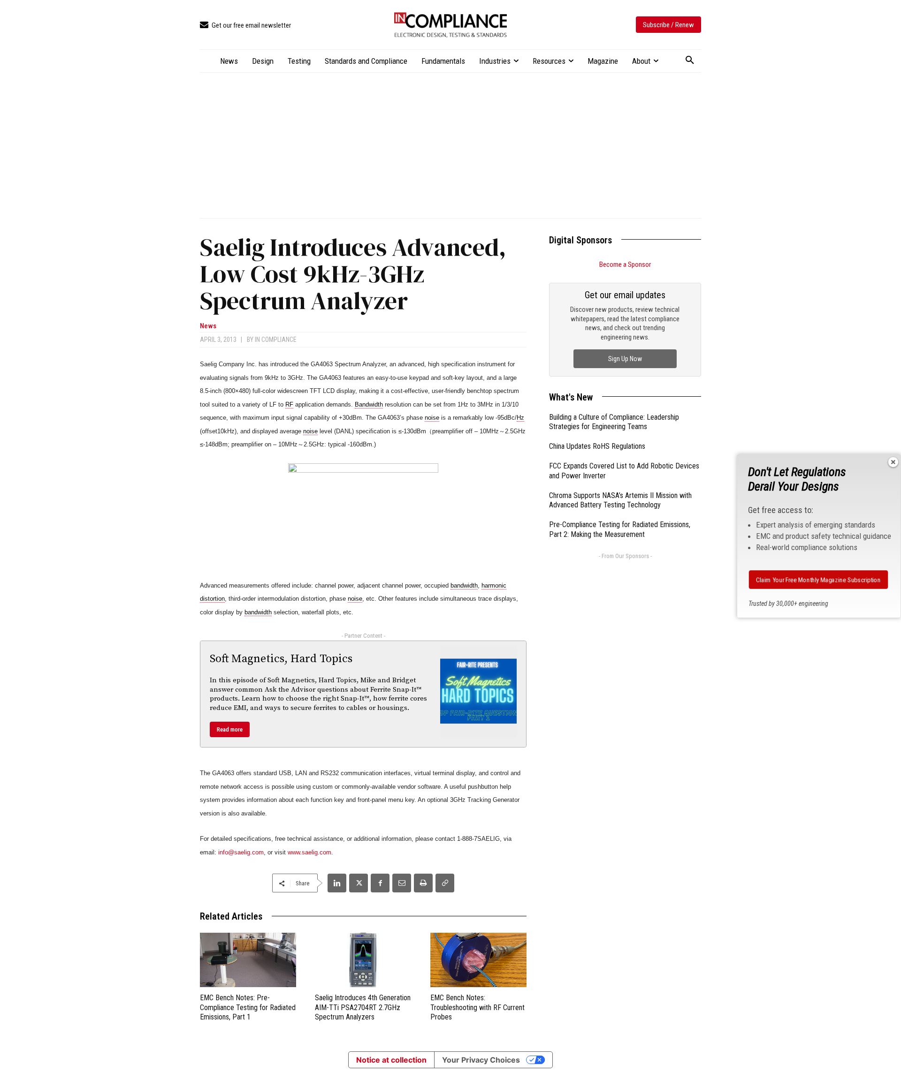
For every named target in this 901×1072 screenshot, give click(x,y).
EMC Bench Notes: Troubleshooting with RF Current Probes (477, 1007)
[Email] (401, 883)
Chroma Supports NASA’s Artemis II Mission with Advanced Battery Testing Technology (620, 500)
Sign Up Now (625, 358)
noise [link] (432, 417)
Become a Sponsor (625, 264)
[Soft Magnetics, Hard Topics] (478, 692)
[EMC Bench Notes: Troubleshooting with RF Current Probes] (478, 960)
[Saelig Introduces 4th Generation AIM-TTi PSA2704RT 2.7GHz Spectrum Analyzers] (363, 960)
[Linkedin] (337, 883)
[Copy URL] (444, 883)
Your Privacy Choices (481, 1059)
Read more (230, 729)
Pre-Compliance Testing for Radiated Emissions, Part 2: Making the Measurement (619, 529)
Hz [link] (520, 417)
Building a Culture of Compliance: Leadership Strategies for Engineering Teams (614, 422)
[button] (690, 60)
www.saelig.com (309, 852)
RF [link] (289, 404)
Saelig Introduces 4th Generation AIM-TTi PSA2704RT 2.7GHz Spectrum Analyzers (363, 1007)
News (208, 326)
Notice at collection (391, 1059)
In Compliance (276, 339)
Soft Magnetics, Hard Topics (281, 659)
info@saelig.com (241, 852)
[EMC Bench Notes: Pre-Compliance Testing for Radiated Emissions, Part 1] (248, 960)
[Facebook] (380, 883)
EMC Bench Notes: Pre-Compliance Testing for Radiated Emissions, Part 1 (248, 1007)
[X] (358, 883)
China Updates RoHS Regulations (597, 446)
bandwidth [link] (464, 585)
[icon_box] (245, 25)
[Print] (423, 883)
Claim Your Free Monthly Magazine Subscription (818, 579)
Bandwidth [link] (369, 404)
